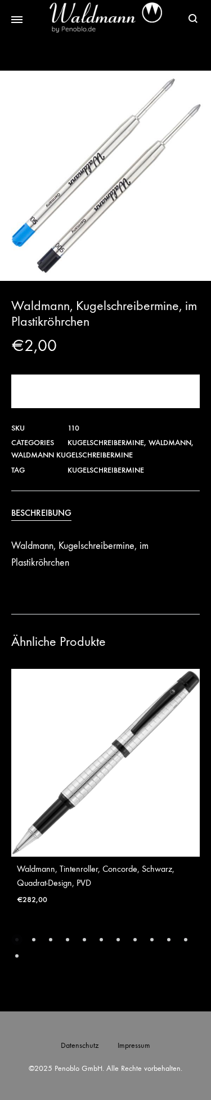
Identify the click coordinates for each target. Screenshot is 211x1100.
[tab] (105, 513)
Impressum (134, 1045)
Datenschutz (79, 1045)
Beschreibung (41, 512)
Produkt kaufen (106, 391)
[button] (17, 939)
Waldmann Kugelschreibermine (72, 455)
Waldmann (170, 442)
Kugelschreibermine (106, 442)
